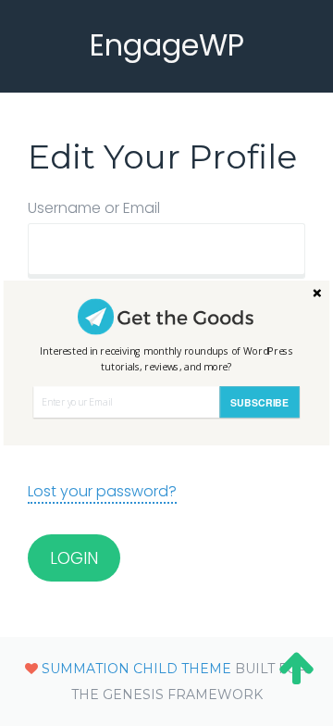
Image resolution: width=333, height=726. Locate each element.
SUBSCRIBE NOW (259, 406)
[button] (166, 359)
